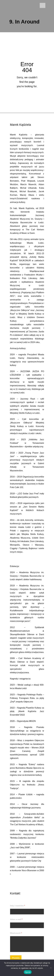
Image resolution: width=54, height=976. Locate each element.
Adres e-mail (16, 919)
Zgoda (27, 972)
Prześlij (15, 958)
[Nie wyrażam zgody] (50, 967)
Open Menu (42, 5)
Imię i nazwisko (17, 906)
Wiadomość (16, 933)
